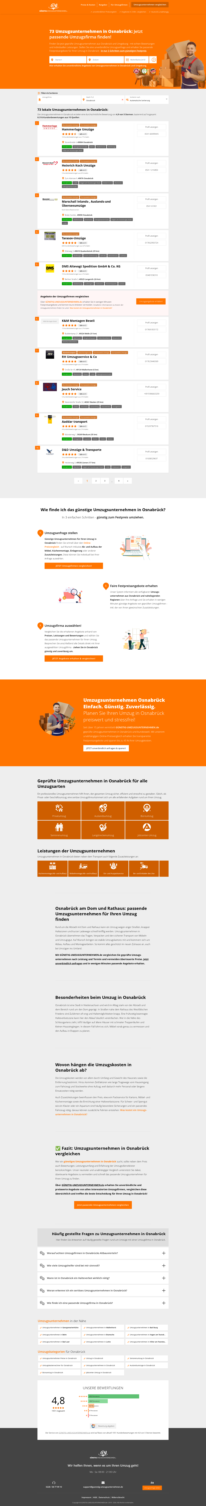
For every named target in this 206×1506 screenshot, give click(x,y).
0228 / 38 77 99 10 (54, 1487)
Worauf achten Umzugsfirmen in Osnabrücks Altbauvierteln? (82, 1253)
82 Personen (94, 1406)
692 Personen (94, 1396)
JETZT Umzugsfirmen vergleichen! (74, 565)
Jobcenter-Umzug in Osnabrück (98, 1372)
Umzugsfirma (47, 97)
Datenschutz (104, 1497)
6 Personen (93, 1411)
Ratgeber (103, 5)
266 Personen (94, 1401)
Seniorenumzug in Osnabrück (142, 1358)
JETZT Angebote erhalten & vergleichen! (73, 658)
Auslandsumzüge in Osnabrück (142, 1365)
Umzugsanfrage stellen (152, 1488)
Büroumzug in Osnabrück (52, 1372)
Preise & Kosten (88, 5)
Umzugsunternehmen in (60, 1327)
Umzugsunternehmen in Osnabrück (100, 1365)
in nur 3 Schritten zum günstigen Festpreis (123, 50)
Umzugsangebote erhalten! (151, 301)
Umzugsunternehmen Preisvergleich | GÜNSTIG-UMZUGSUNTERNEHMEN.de (103, 1455)
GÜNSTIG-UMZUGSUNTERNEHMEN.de (63, 301)
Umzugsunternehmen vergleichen (150, 4)
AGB (95, 1497)
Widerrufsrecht (118, 1497)
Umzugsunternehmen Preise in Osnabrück (59, 1358)
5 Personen (93, 1415)
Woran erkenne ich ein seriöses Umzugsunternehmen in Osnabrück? (87, 1290)
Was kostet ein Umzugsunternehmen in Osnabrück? (91, 308)
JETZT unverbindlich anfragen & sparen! (106, 748)
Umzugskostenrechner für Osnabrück (57, 1365)
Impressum (86, 1497)
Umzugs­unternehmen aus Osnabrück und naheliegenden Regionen (135, 595)
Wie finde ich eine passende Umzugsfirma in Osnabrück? (80, 1303)
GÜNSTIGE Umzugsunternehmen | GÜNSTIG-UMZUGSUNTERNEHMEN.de (54, 7)
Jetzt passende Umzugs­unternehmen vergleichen (103, 1205)
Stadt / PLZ (90, 97)
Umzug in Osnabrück (94, 1358)
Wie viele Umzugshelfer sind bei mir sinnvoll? (73, 1265)
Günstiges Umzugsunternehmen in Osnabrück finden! (153, 59)
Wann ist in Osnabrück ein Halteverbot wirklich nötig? (78, 1278)
